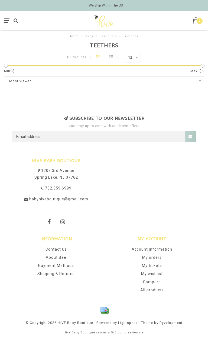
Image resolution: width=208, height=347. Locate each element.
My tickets (152, 265)
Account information (152, 249)
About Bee (56, 257)
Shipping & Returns (56, 274)
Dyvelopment (171, 323)
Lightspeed (128, 323)
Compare (152, 282)
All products (152, 290)
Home (74, 36)
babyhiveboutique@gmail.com (58, 199)
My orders (152, 257)
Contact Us (56, 249)
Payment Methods (56, 265)
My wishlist (152, 274)
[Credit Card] (104, 310)
